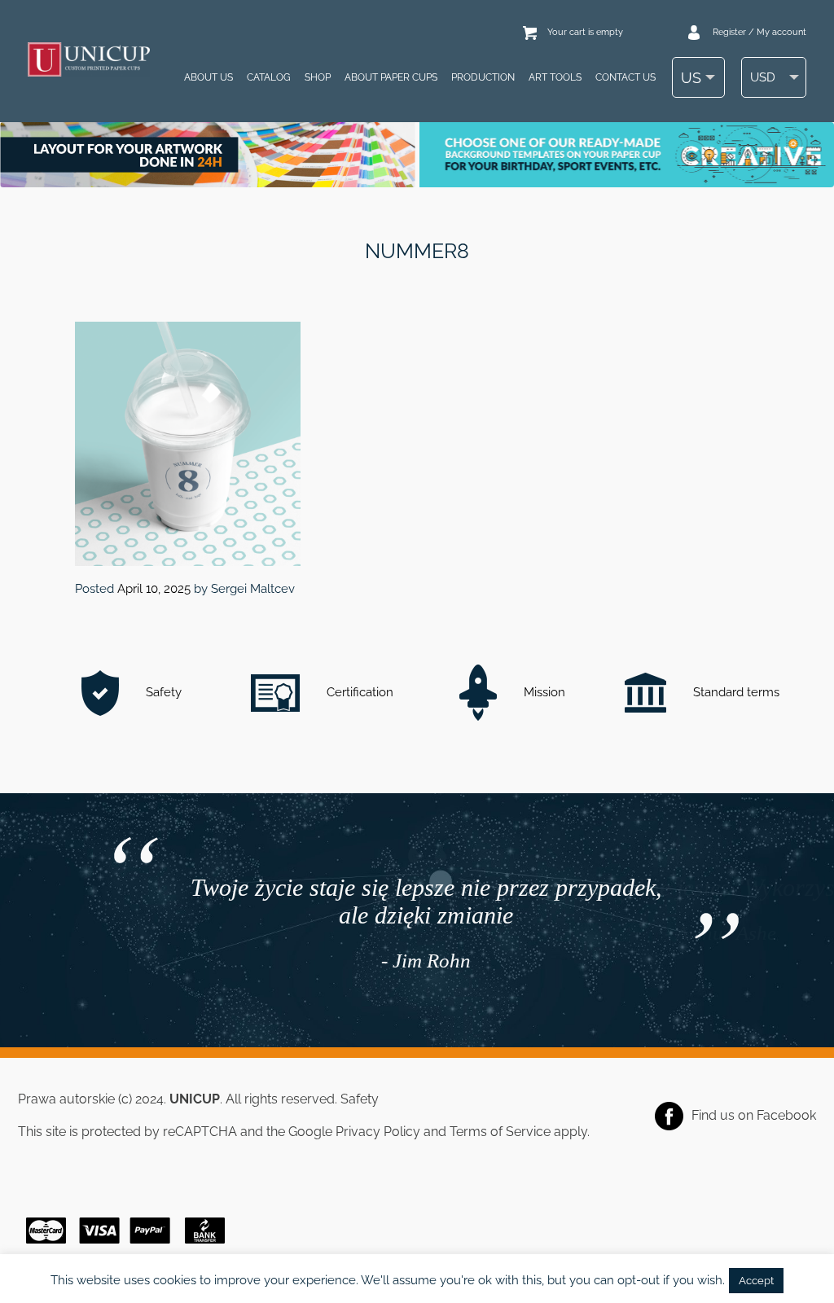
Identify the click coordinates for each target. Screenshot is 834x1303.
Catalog (269, 77)
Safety (162, 692)
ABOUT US (208, 77)
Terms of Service (500, 1131)
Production (483, 77)
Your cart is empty (585, 32)
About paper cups (391, 77)
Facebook (786, 1115)
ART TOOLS (555, 77)
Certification (358, 692)
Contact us (625, 77)
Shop (318, 77)
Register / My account (759, 32)
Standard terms (734, 692)
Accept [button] (756, 1280)
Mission (542, 692)
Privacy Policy (378, 1131)
